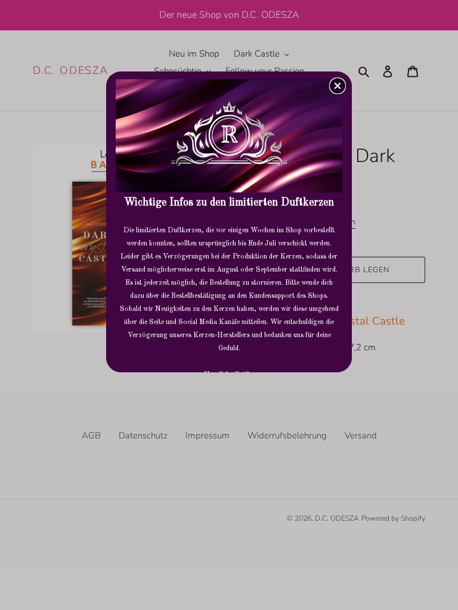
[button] (337, 86)
